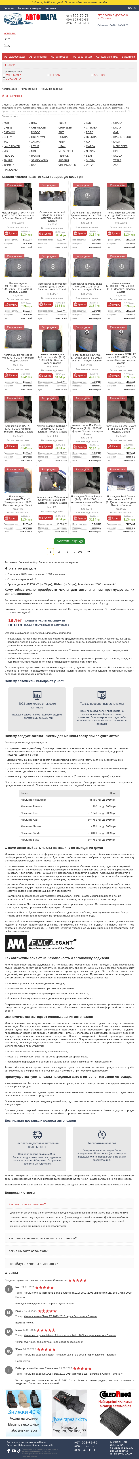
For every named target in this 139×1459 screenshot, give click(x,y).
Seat (89, 155)
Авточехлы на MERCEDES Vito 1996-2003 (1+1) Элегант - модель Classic (86, 286)
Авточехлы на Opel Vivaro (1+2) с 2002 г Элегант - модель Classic (121, 428)
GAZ (116, 132)
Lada (116, 141)
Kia (88, 141)
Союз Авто (13, 78)
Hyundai (91, 137)
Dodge (35, 132)
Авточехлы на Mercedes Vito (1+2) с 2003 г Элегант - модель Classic (18, 357)
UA (130, 7)
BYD (88, 122)
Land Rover (12, 146)
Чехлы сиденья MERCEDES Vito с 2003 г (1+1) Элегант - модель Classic (121, 287)
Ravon (35, 155)
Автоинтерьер (59, 56)
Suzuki (90, 160)
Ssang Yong (39, 160)
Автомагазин (9, 88)
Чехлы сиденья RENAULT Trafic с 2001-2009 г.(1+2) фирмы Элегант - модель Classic (121, 358)
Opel (116, 151)
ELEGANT (56, 75)
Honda (63, 137)
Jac (6, 141)
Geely (8, 137)
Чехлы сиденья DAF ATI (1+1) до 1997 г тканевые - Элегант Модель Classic (121, 215)
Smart (8, 160)
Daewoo (9, 132)
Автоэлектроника (106, 56)
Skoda (117, 155)
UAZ (33, 165)
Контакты (50, 8)
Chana (117, 122)
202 (80, 551)
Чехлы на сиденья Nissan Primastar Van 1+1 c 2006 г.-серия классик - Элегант (70, 1335)
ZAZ (115, 165)
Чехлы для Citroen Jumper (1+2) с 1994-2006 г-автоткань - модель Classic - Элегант (86, 500)
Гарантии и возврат (29, 8)
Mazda (90, 146)
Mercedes (120, 146)
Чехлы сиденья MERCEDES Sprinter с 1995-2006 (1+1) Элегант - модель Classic (18, 287)
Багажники (128, 56)
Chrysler (65, 127)
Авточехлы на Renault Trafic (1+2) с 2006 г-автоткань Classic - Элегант (52, 216)
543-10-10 (77, 23)
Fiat (61, 132)
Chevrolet (39, 127)
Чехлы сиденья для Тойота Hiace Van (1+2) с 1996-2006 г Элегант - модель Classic (52, 358)
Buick (62, 122)
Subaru (63, 160)
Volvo (90, 165)
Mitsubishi (65, 151)
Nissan (90, 151)
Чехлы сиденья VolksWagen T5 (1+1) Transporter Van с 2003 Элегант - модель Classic (18, 500)
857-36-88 (77, 19)
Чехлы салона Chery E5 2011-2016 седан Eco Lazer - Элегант (60, 1316)
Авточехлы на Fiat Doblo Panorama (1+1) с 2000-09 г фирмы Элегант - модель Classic (87, 429)
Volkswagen (67, 165)
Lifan (62, 146)
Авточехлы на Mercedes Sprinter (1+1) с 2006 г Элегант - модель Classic (52, 286)
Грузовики (11, 169)
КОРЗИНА (10, 33)
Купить (13, 233)
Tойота (9, 165)
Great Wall (39, 137)
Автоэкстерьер (82, 56)
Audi (7, 122)
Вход (7, 45)
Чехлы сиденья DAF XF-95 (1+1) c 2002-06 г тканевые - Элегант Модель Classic (18, 215)
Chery (8, 127)
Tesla (117, 160)
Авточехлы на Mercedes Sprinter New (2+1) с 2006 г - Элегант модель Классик (87, 215)
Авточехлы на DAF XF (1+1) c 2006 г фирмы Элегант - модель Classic (18, 428)
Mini (34, 151)
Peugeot (10, 155)
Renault (64, 155)
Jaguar (36, 141)
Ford (89, 132)
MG (6, 151)
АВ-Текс (99, 75)
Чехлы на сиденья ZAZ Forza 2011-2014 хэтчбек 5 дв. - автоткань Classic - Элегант (73, 1373)
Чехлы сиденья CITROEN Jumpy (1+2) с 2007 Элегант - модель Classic (52, 428)
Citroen (91, 127)
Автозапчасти (38, 56)
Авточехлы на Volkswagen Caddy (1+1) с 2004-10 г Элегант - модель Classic (52, 500)
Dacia (117, 127)
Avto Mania (13, 75)
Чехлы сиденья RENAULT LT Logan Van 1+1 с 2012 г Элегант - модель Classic (86, 357)
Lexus (35, 146)
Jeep (61, 141)
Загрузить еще (67, 541)
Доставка (9, 8)
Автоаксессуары (14, 56)
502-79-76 (77, 15)
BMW (34, 122)
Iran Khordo (122, 137)
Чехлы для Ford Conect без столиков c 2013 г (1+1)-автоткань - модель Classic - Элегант (121, 500)
